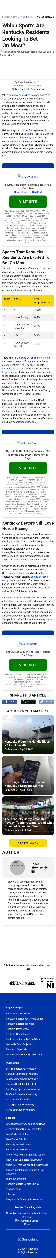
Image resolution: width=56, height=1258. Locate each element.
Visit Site (28, 393)
